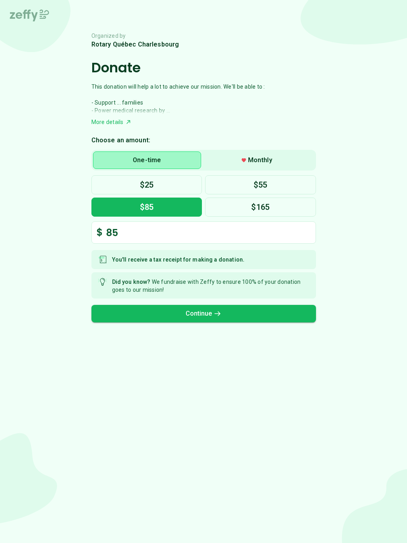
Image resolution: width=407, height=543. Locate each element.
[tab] (147, 160)
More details (107, 122)
